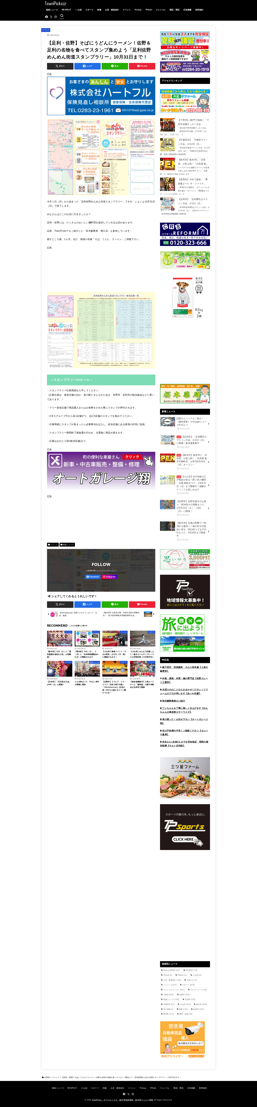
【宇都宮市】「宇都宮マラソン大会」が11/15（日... (193, 142)
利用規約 (199, 10)
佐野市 (184, 995)
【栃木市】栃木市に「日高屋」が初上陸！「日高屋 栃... (193, 161)
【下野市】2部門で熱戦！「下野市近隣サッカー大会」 (193, 122)
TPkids (148, 10)
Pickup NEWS (171, 970)
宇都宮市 (169, 1004)
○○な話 (78, 10)
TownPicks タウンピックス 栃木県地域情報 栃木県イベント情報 (122, 1100)
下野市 (168, 995)
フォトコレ (161, 10)
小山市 (185, 1004)
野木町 (168, 1014)
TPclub (167, 975)
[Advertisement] (101, 271)
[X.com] (51, 16)
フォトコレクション (174, 990)
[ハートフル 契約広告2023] (101, 116)
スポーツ (90, 10)
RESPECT (66, 10)
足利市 (198, 1009)
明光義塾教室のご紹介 (173, 701)
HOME (47, 1077)
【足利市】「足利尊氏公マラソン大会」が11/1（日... (193, 201)
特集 (99, 10)
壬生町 (190, 999)
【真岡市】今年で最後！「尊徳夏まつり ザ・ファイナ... (193, 181)
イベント (127, 10)
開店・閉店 (175, 10)
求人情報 (168, 1009)
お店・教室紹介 (112, 10)
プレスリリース (198, 990)
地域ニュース (52, 10)
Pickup (138, 10)
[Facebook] (46, 16)
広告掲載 (187, 10)
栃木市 (201, 1004)
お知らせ (192, 980)
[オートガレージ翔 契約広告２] (101, 491)
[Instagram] (55, 16)
